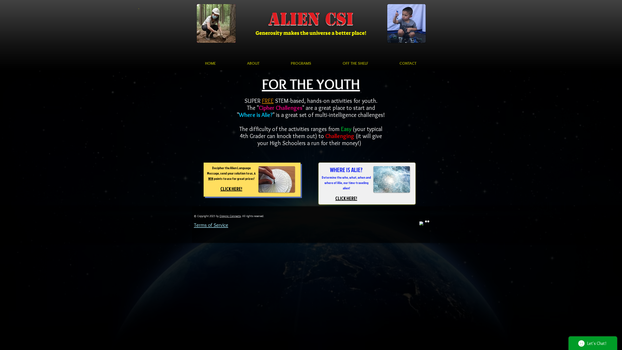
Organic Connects (230, 216)
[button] (253, 63)
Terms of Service (211, 225)
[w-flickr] (427, 221)
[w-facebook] (421, 223)
